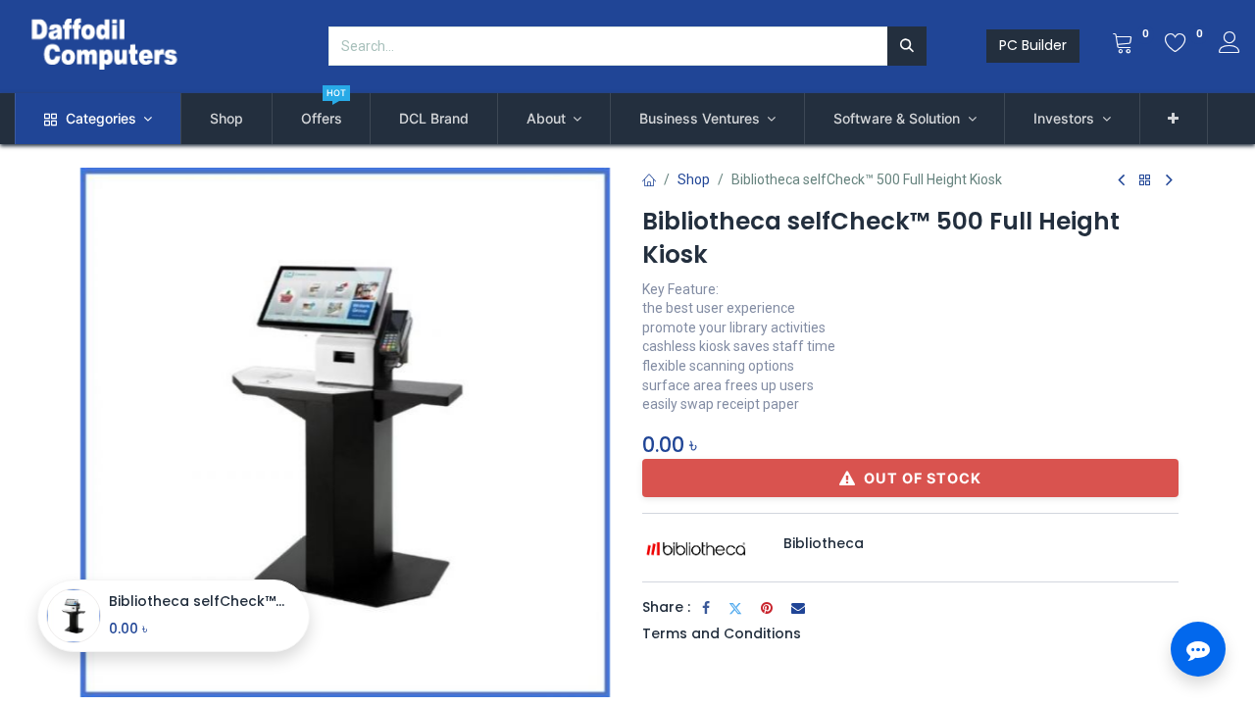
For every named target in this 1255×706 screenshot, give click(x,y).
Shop (694, 179)
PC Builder (1033, 45)
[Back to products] (1145, 181)
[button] (1174, 118)
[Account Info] (1229, 45)
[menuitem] (226, 118)
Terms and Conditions (721, 633)
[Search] (907, 46)
